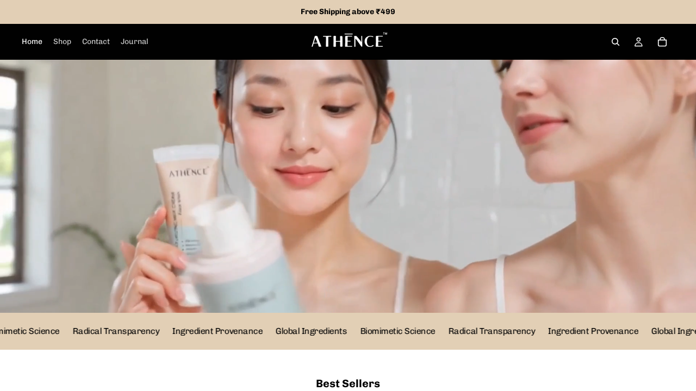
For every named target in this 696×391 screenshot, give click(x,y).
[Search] (615, 42)
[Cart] (662, 42)
